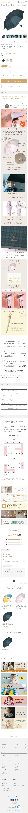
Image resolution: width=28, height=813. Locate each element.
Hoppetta (17, 764)
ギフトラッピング (5, 785)
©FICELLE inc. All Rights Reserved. (13, 810)
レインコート (16, 377)
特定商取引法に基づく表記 (18, 785)
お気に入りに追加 (14, 86)
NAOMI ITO (17, 767)
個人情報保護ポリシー (17, 787)
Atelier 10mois (18, 770)
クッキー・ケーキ (6, 757)
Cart (23, 2)
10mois (4, 764)
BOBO (3, 767)
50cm (10, 66)
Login (20, 2)
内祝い (16, 755)
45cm (4, 66)
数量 (2, 69)
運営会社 (15, 783)
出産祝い (4, 755)
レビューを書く (14, 530)
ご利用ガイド (4, 782)
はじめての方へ (16, 782)
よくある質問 (4, 783)
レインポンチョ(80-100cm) (7, 377)
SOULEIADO (5, 770)
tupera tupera (5, 773)
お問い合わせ (4, 787)
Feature (24, 5)
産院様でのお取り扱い (6, 791)
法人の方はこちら (5, 788)
